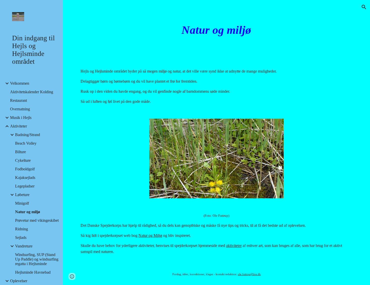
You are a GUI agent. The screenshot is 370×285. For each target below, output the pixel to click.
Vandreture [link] (23, 246)
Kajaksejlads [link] (25, 177)
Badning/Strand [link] (27, 135)
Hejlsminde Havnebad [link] (33, 272)
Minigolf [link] (22, 203)
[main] (216, 30)
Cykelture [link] (23, 160)
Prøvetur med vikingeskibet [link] (37, 220)
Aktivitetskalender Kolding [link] (31, 92)
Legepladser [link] (24, 186)
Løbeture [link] (22, 195)
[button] (364, 7)
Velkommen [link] (19, 83)
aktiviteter (234, 245)
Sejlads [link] (20, 237)
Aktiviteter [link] (18, 126)
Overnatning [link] (20, 109)
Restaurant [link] (18, 100)
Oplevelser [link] (18, 281)
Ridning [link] (21, 229)
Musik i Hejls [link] (20, 117)
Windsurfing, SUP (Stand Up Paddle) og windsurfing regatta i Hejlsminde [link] (36, 259)
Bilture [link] (20, 152)
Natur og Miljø (150, 235)
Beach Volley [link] (25, 143)
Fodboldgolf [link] (25, 169)
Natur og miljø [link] (27, 212)
